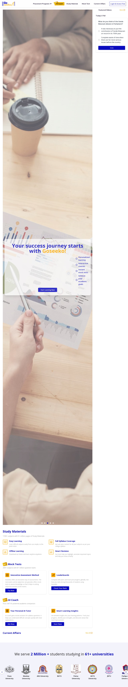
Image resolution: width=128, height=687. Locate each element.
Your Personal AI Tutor (20, 611)
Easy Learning (15, 541)
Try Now (11, 590)
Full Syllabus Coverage (65, 541)
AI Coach (59, 3)
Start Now (58, 624)
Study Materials (14, 531)
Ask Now (11, 624)
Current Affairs (99, 4)
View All (88, 633)
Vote (112, 48)
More (121, 10)
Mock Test (86, 4)
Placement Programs (41, 4)
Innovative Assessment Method (24, 575)
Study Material (72, 4)
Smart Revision (62, 551)
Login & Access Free (117, 4)
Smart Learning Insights (67, 611)
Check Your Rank (60, 588)
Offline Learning (16, 551)
